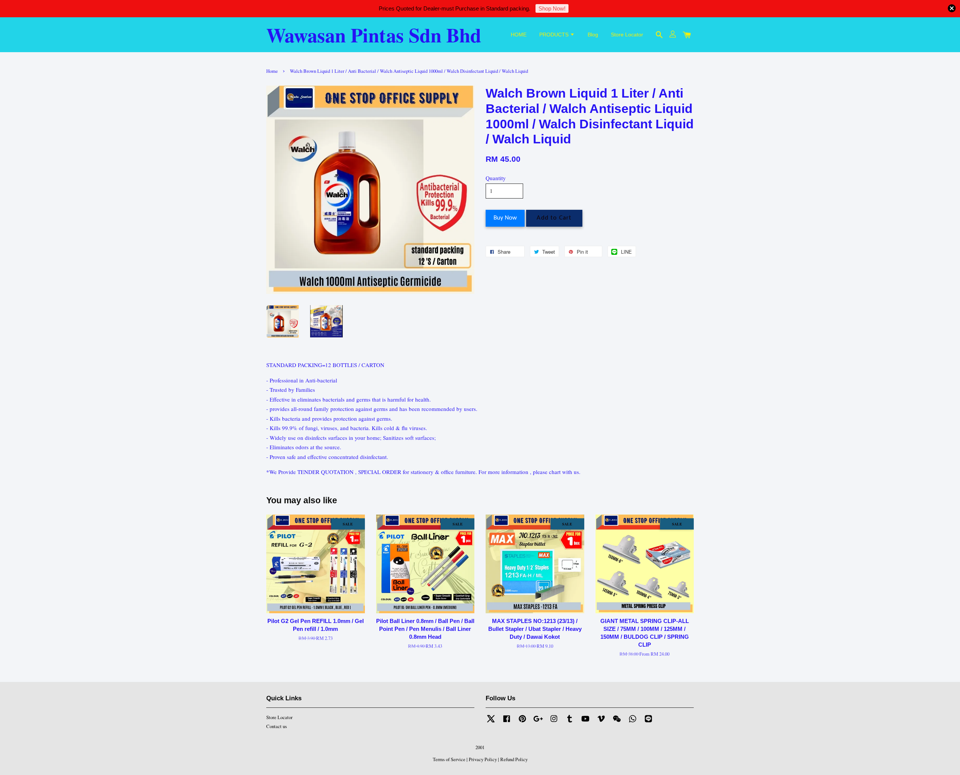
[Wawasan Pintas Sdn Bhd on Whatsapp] (632, 722)
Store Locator (627, 35)
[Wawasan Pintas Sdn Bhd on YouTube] (585, 722)
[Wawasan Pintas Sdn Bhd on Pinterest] (522, 722)
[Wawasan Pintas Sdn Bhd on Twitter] (491, 722)
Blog (593, 35)
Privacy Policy (483, 759)
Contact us (276, 726)
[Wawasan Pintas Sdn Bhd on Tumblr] (569, 722)
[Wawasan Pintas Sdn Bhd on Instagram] (554, 722)
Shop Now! (552, 8)
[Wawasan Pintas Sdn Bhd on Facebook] (506, 722)
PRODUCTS (554, 35)
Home (272, 71)
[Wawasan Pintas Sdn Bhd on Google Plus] (538, 722)
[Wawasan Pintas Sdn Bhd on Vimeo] (601, 722)
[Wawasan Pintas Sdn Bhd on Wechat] (617, 722)
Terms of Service (449, 759)
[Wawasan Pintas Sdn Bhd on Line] (648, 722)
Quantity (496, 178)
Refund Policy (514, 759)
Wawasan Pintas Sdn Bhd (373, 35)
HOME (518, 35)
